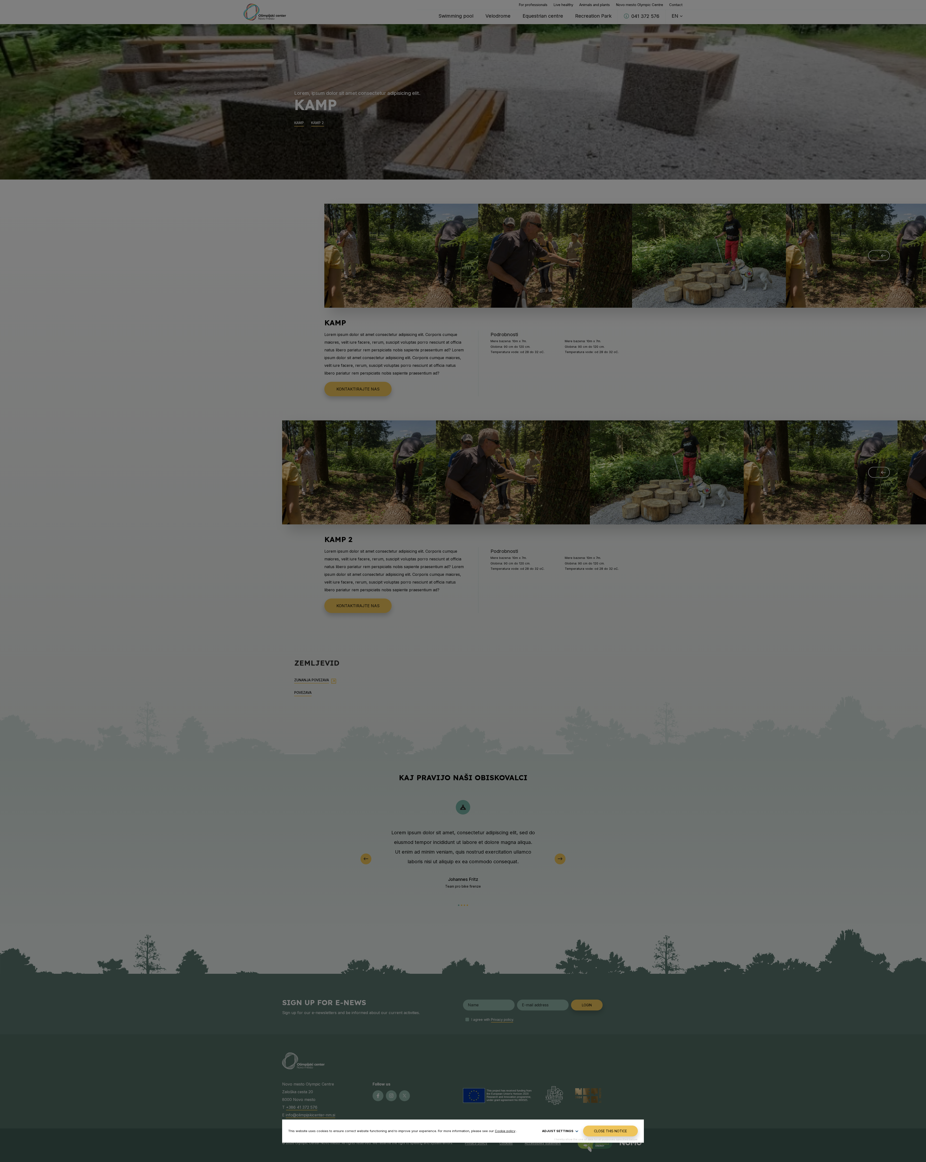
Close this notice (610, 1131)
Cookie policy (505, 1131)
